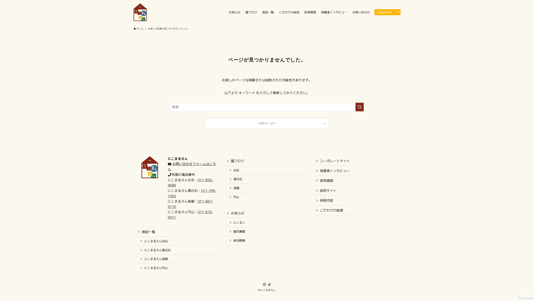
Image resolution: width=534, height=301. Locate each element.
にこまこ (239, 223)
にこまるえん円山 (156, 268)
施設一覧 (148, 232)
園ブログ (237, 161)
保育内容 (326, 200)
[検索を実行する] (359, 107)
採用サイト (328, 190)
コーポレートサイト (335, 161)
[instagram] (264, 284)
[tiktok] (269, 284)
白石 (236, 170)
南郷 (236, 188)
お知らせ (237, 213)
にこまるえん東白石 (157, 250)
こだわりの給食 (331, 210)
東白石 (237, 179)
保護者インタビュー (335, 170)
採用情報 (326, 180)
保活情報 (239, 241)
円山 (236, 197)
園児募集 (239, 232)
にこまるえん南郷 (156, 259)
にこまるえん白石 (156, 241)
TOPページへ (267, 123)
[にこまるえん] (140, 12)
